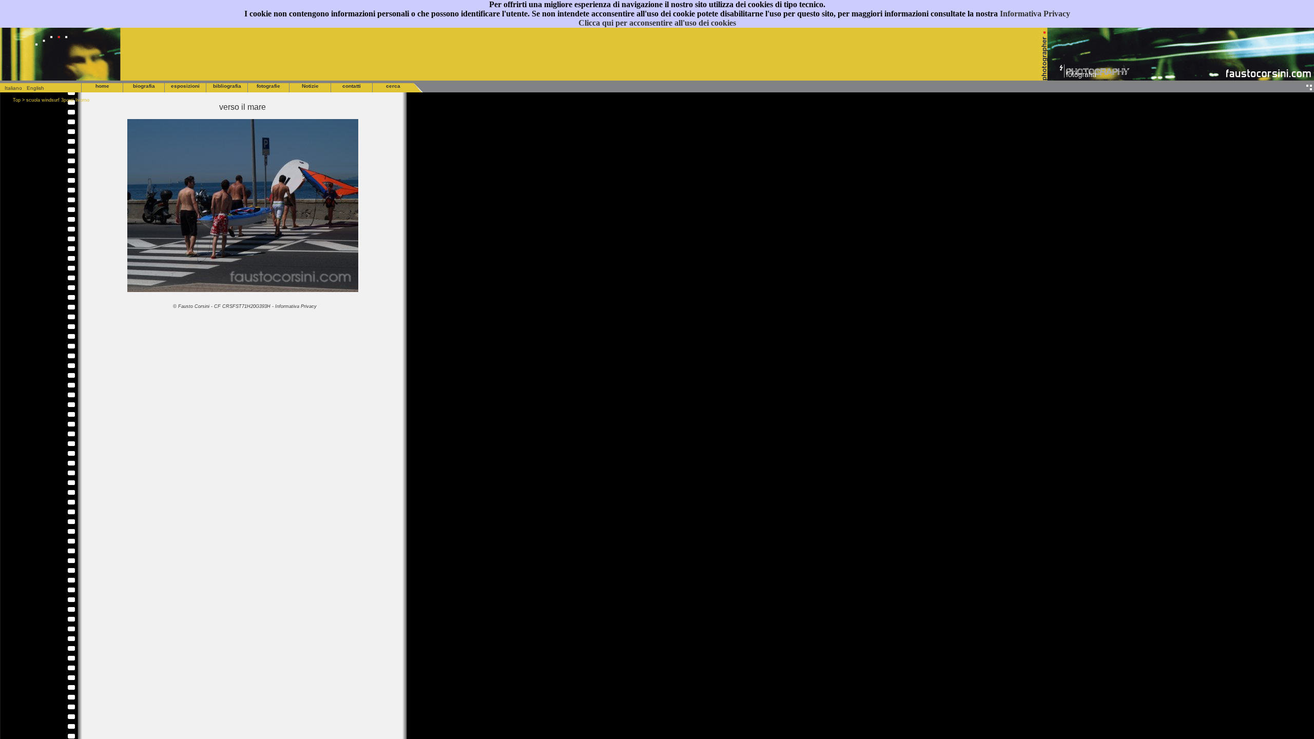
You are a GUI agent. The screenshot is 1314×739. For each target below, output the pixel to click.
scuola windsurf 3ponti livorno (57, 100)
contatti (351, 86)
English (35, 88)
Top (17, 100)
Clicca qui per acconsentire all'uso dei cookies (657, 22)
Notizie (310, 86)
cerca (393, 86)
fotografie (268, 86)
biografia (144, 86)
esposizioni (185, 86)
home (102, 86)
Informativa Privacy (1035, 13)
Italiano (11, 88)
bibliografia (227, 86)
